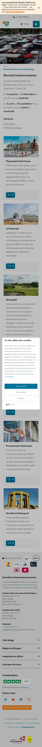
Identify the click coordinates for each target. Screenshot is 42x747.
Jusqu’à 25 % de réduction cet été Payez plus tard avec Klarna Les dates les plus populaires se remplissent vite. (19, 7)
